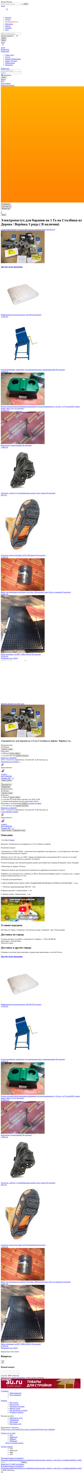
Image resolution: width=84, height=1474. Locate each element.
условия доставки (34, 803)
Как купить (14, 1402)
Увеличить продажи (17, 1406)
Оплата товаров (7, 1447)
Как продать (14, 1404)
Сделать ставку (7, 749)
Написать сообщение (9, 758)
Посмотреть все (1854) (9, 658)
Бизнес (14, 229)
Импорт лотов (15, 1408)
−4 (13, 778)
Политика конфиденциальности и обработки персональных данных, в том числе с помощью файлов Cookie (41, 1460)
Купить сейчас (15, 753)
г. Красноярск (6, 229)
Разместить (5, 49)
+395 (8, 778)
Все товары (14, 812)
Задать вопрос (6, 780)
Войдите (4, 1378)
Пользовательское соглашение (12, 1458)
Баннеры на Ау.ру (16, 1418)
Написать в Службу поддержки (12, 1464)
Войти (3, 79)
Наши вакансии (15, 1393)
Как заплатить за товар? (18, 1410)
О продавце (5, 812)
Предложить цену (19, 830)
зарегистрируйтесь (18, 1378)
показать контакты (22, 756)
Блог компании (15, 1395)
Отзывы (4, 778)
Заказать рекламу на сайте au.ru (12, 704)
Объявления (14, 1420)
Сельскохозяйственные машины (29, 229)
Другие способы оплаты (14, 1443)
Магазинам (14, 1422)
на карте (24, 803)
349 (10, 776)
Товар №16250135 (48, 229)
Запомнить (7, 75)
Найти (4, 38)
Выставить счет (15, 1424)
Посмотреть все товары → (11, 762)
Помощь (4, 1401)
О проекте (5, 1391)
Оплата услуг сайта (8, 1433)
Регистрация (5, 83)
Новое (12, 840)
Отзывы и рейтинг (17, 1412)
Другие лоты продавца (12, 267)
